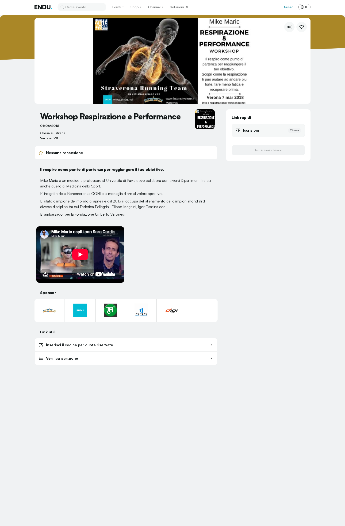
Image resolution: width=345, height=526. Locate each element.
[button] (126, 344)
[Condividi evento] (289, 27)
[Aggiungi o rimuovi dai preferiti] (301, 27)
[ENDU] (43, 7)
